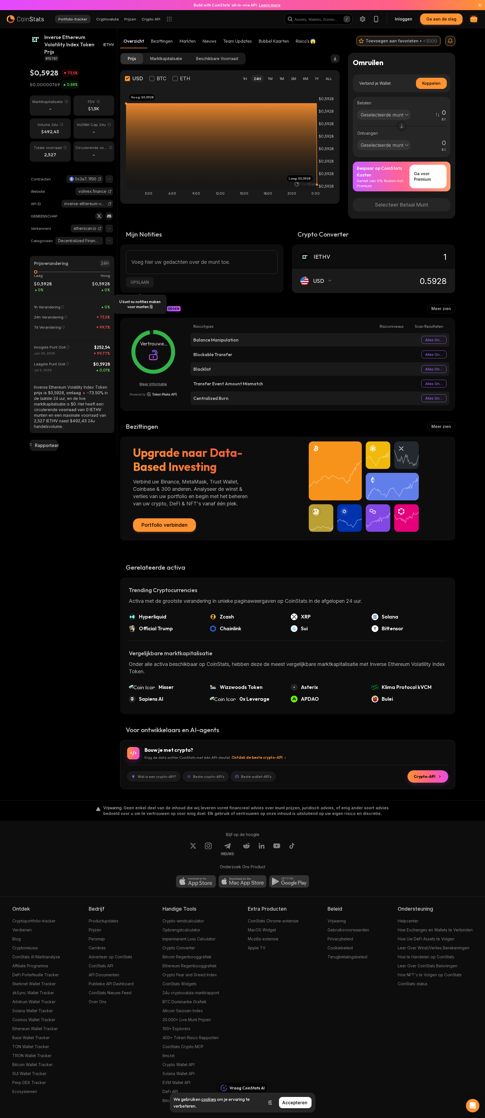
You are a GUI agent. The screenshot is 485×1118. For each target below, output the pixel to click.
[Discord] (109, 216)
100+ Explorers (176, 1028)
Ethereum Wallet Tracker (35, 1028)
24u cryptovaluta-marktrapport (191, 992)
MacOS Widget (262, 929)
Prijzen (95, 929)
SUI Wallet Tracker (29, 1073)
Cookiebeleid (340, 947)
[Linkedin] (261, 849)
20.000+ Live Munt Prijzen (187, 1019)
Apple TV (257, 947)
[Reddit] (246, 849)
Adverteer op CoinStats (110, 956)
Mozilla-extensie (263, 938)
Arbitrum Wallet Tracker (34, 1001)
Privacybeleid (340, 938)
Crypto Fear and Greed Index (190, 974)
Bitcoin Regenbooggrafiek (187, 956)
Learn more (269, 5)
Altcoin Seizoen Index (183, 1010)
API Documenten (104, 974)
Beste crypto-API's (208, 776)
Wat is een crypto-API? (157, 776)
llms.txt (169, 1055)
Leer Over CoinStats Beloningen (427, 965)
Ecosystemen (24, 1091)
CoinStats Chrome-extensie (273, 920)
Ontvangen (367, 133)
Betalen (364, 102)
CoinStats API (101, 965)
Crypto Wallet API (179, 1064)
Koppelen (431, 83)
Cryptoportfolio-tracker (34, 920)
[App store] (196, 881)
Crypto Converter (179, 947)
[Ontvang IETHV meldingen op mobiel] (450, 41)
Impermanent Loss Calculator (189, 938)
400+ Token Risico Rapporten (191, 1037)
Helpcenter (408, 920)
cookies (208, 1099)
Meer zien (441, 308)
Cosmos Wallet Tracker (33, 1019)
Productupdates (103, 920)
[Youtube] (276, 849)
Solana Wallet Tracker (32, 1010)
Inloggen (403, 19)
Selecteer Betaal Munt (401, 205)
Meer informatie (153, 384)
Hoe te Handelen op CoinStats (426, 956)
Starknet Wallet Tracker (34, 983)
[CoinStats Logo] (25, 19)
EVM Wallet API (176, 1082)
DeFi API (170, 1091)
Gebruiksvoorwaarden (348, 929)
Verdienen (22, 929)
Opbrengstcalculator (181, 929)
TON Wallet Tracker (30, 1046)
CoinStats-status (412, 983)
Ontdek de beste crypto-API (257, 757)
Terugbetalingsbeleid (347, 956)
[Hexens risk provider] (153, 394)
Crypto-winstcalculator (183, 920)
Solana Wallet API (179, 1073)
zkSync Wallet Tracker (33, 992)
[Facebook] (292, 849)
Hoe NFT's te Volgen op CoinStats (430, 974)
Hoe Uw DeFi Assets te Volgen (426, 938)
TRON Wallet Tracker (32, 1055)
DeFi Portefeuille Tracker (35, 974)
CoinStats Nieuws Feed (110, 992)
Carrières (97, 947)
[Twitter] (99, 216)
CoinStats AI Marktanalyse (36, 956)
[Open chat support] (472, 1105)
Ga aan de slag (441, 19)
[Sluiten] (476, 5)
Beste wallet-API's (256, 776)
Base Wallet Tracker (31, 1037)
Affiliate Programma (30, 965)
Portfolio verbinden (164, 525)
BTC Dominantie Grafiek (185, 1001)
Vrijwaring (337, 920)
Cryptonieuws (25, 947)
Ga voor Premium (422, 176)
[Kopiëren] (99, 179)
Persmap (97, 938)
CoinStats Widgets (179, 983)
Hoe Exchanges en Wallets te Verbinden (435, 929)
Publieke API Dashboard (111, 983)
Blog (16, 938)
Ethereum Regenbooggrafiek (190, 965)
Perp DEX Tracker (29, 1082)
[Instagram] (208, 849)
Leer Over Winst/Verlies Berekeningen (433, 947)
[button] (99, 179)
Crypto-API (424, 776)
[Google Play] (289, 881)
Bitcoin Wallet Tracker (32, 1064)
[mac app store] (242, 881)
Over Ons (97, 1001)
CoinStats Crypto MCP (183, 1046)
